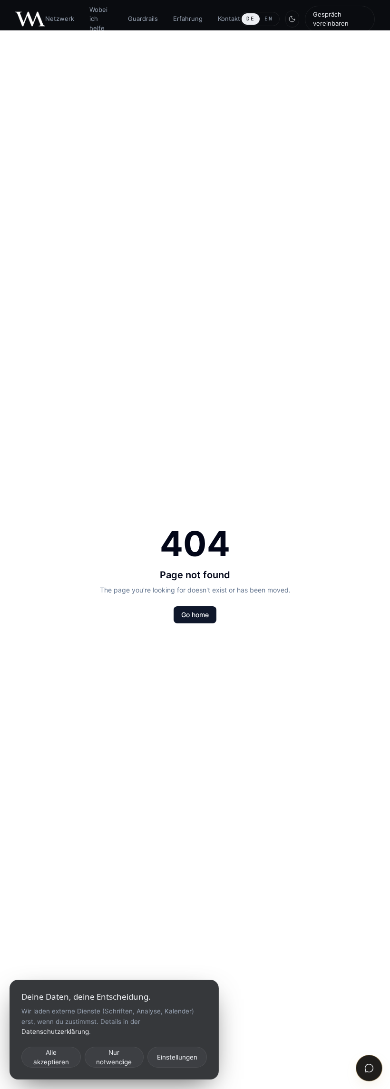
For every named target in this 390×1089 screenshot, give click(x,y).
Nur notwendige (114, 1057)
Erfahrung (188, 18)
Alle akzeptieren (51, 1057)
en (268, 19)
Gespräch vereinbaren (331, 19)
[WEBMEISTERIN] (30, 19)
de (250, 19)
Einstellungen (177, 1057)
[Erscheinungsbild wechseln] (292, 19)
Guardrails (143, 18)
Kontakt (229, 18)
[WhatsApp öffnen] (369, 1068)
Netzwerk (59, 18)
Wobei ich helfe (98, 19)
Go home (195, 615)
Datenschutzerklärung (55, 1031)
